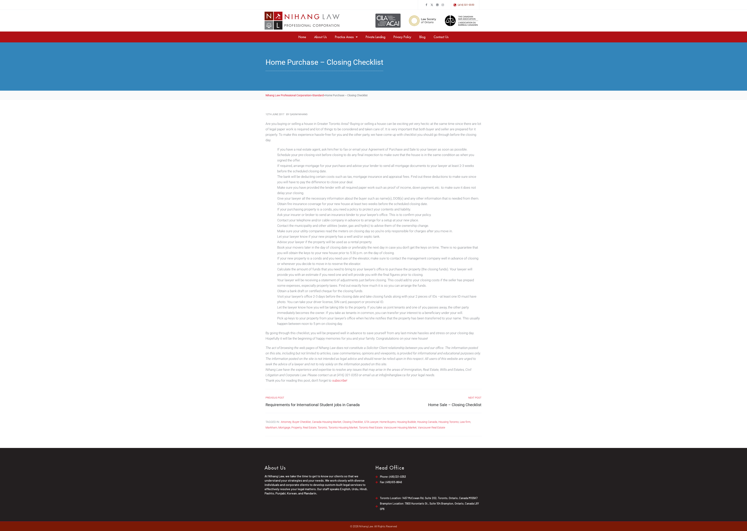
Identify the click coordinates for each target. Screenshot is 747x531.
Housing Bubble (406, 421)
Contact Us (441, 37)
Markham (271, 427)
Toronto (322, 427)
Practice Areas (344, 37)
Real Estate (310, 427)
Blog (422, 37)
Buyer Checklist (301, 421)
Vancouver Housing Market (400, 427)
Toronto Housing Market (343, 427)
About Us (320, 37)
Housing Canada (427, 421)
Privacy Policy (402, 37)
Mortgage (284, 427)
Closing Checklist (353, 421)
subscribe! (339, 380)
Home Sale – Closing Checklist (454, 404)
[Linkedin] (437, 5)
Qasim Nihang (299, 114)
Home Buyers (388, 421)
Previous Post (275, 397)
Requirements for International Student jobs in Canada (313, 404)
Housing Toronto (448, 421)
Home (302, 37)
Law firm (465, 421)
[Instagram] (442, 5)
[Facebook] (426, 5)
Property (296, 427)
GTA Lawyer (371, 421)
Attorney (286, 421)
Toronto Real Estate (371, 427)
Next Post (474, 397)
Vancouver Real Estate (431, 427)
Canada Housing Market (326, 421)
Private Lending (375, 37)
